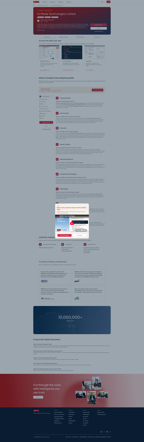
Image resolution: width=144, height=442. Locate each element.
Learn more (79, 235)
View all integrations (64, 235)
